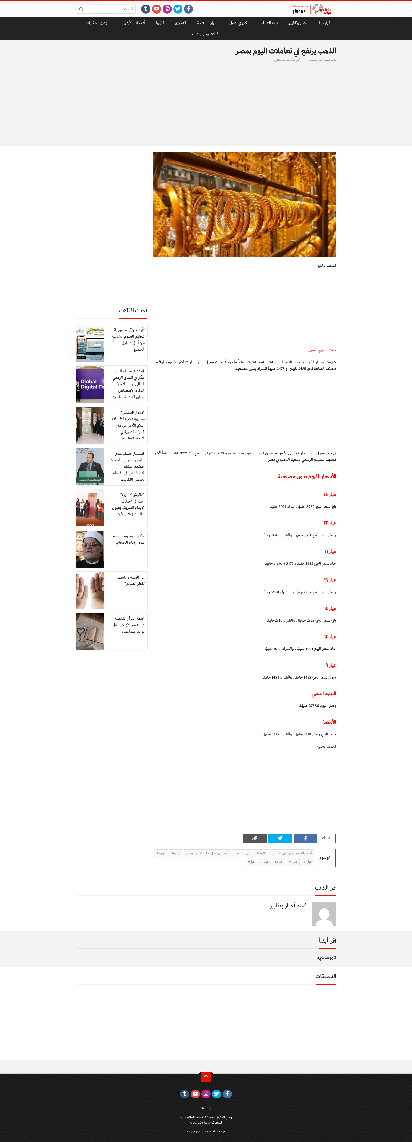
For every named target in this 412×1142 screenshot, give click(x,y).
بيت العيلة (270, 22)
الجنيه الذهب (242, 853)
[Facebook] (188, 9)
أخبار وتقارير (298, 22)
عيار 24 (292, 862)
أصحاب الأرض (134, 22)
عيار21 (264, 862)
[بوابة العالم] (312, 9)
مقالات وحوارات (208, 34)
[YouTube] (156, 9)
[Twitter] (178, 9)
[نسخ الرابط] (255, 838)
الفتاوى (180, 22)
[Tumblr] (145, 9)
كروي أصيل (238, 22)
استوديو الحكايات (99, 22)
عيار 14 (176, 853)
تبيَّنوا (160, 22)
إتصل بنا (206, 1109)
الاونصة (261, 853)
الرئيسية (325, 22)
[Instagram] (167, 9)
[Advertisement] (206, 101)
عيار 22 (307, 862)
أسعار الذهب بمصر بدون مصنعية (292, 853)
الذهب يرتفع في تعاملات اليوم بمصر (207, 853)
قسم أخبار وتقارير (319, 60)
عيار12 (278, 862)
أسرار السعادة (207, 22)
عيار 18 (161, 853)
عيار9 (251, 862)
